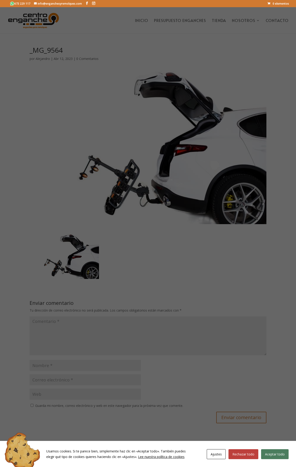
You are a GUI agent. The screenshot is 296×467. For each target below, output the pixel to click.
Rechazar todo (243, 454)
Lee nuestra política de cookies (161, 457)
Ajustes (216, 454)
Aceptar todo (275, 454)
